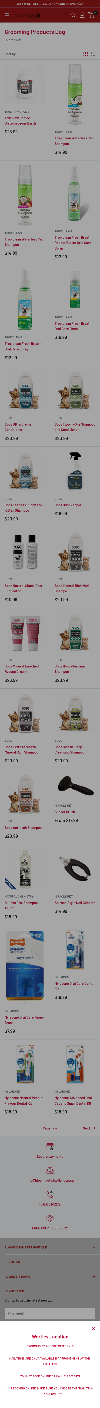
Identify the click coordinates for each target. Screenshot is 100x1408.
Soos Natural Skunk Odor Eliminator (24, 588)
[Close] (93, 1328)
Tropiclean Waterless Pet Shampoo (74, 140)
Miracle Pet (64, 805)
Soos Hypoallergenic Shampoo (70, 669)
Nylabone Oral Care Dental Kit (74, 986)
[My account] (82, 15)
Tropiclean (63, 132)
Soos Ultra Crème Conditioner (18, 427)
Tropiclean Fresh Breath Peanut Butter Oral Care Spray (73, 242)
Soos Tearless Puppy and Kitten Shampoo (23, 507)
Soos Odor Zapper (68, 505)
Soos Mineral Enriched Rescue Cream (22, 669)
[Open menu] (7, 15)
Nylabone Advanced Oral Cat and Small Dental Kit (73, 1100)
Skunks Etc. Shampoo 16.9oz (21, 905)
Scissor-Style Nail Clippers (75, 903)
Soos (8, 418)
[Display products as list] (93, 54)
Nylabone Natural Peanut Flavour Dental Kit (24, 1100)
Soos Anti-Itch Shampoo (23, 827)
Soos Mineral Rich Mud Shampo (72, 588)
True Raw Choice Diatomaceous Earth (20, 120)
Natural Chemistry (19, 896)
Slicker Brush (65, 812)
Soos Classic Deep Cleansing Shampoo (69, 749)
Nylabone (12, 1011)
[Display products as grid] (85, 54)
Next (86, 1128)
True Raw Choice (17, 111)
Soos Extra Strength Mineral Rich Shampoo (21, 749)
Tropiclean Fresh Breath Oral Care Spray (23, 346)
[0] (91, 15)
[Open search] (73, 15)
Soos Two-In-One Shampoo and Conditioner (75, 427)
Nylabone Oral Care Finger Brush (24, 1020)
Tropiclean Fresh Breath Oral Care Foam (73, 326)
